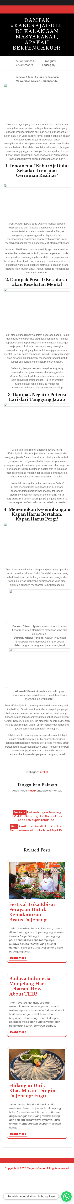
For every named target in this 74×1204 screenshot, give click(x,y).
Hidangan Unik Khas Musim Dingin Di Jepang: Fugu (32, 1091)
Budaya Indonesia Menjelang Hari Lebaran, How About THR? (29, 986)
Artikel (44, 772)
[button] (66, 1196)
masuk (32, 790)
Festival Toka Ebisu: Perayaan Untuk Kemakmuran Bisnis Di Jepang (32, 912)
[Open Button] (64, 9)
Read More (18, 958)
